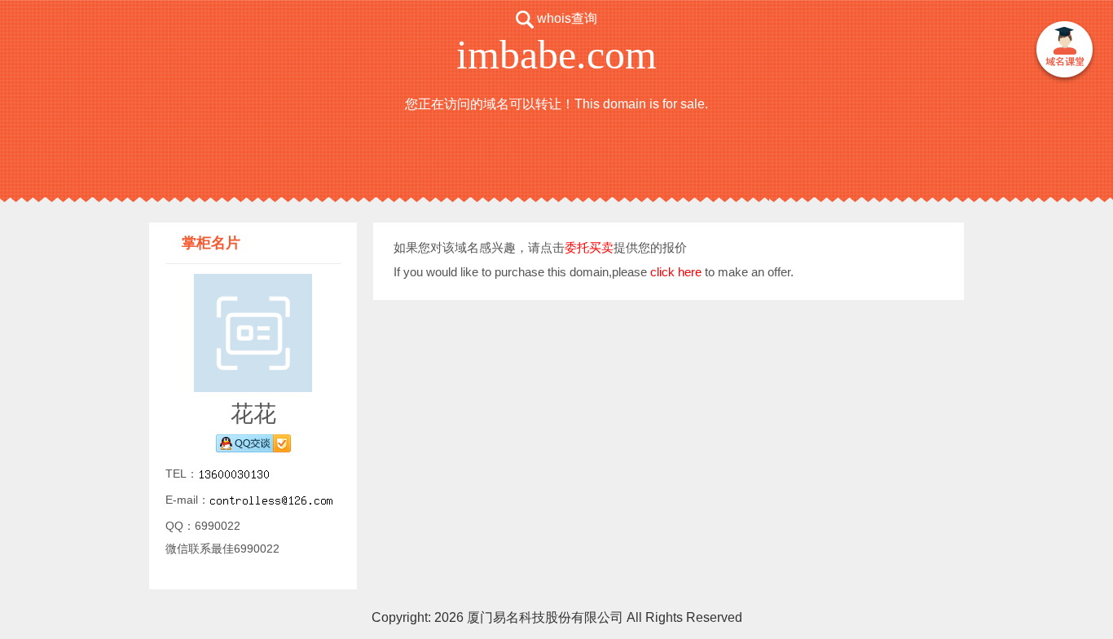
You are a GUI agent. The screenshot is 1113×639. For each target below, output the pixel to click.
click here (676, 272)
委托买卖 (589, 247)
